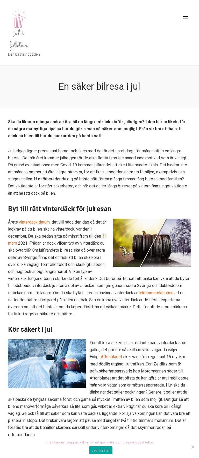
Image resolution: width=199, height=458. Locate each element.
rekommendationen (156, 292)
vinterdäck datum (34, 222)
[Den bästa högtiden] (18, 29)
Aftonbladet (111, 356)
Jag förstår (101, 450)
